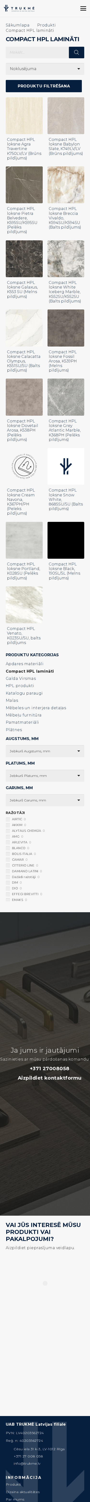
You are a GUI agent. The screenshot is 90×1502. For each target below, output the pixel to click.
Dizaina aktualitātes (23, 1492)
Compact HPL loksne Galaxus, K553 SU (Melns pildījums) (22, 289)
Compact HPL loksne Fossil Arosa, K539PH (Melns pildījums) (63, 361)
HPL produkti (20, 685)
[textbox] (30, 751)
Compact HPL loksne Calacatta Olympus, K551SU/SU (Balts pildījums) (24, 361)
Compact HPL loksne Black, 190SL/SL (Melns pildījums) (64, 571)
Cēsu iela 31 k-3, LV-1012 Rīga (39, 1449)
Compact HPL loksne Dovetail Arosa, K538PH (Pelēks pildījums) (22, 430)
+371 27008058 (50, 1068)
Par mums (15, 1499)
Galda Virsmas (21, 678)
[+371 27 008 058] (10, 1456)
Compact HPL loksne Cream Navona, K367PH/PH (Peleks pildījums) (21, 502)
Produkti (46, 25)
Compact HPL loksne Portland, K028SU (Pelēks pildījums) (23, 571)
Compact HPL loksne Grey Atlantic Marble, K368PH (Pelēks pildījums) (65, 430)
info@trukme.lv (27, 1463)
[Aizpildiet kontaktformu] (13, 1078)
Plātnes (14, 730)
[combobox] (45, 751)
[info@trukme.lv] (10, 1463)
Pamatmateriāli (22, 722)
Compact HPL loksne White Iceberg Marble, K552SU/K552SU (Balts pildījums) (65, 291)
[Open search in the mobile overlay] (45, 52)
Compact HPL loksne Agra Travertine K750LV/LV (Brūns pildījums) (24, 148)
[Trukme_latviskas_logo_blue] (19, 8)
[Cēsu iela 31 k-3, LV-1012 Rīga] (10, 1449)
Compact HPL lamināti (30, 671)
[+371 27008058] (25, 1068)
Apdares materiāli (24, 664)
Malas (12, 700)
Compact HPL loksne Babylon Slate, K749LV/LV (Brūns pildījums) (66, 146)
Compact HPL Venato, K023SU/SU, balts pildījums (24, 635)
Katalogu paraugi (24, 693)
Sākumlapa (18, 25)
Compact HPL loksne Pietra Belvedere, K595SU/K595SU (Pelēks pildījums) (22, 220)
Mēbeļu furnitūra (24, 715)
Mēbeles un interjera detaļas (36, 708)
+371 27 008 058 (28, 1456)
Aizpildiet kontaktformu (50, 1078)
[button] (67, 8)
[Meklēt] (52, 8)
